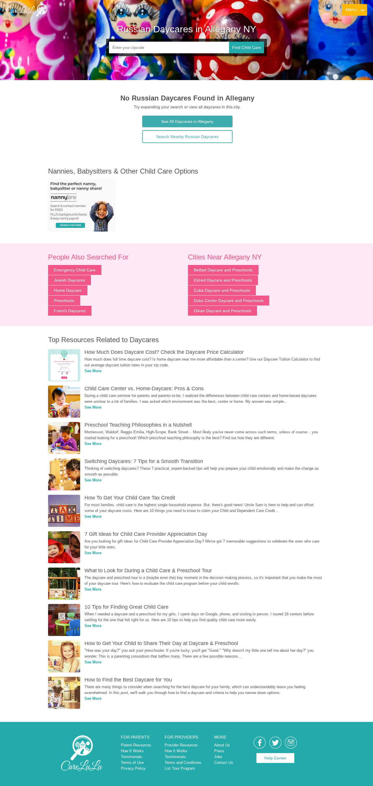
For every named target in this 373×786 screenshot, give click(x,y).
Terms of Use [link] (132, 762)
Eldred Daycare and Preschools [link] (223, 280)
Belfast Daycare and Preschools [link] (223, 270)
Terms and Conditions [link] (183, 762)
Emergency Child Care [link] (75, 270)
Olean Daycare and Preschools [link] (222, 310)
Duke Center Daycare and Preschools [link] (228, 300)
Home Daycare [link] (68, 290)
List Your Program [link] (180, 768)
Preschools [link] (64, 300)
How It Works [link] (132, 751)
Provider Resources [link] (181, 745)
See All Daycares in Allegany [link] (187, 121)
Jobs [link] (218, 757)
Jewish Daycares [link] (69, 280)
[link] (26, 10)
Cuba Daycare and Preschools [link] (222, 290)
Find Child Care (246, 47)
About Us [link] (222, 745)
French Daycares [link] (70, 310)
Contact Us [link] (223, 762)
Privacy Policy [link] (133, 768)
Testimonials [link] (131, 757)
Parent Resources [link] (136, 745)
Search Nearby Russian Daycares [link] (187, 136)
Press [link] (219, 751)
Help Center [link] (275, 758)
